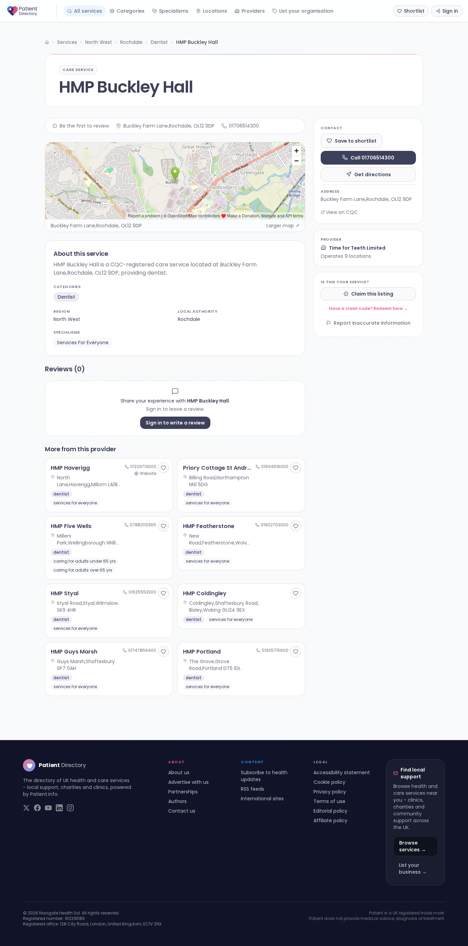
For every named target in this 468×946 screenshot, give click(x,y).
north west (66, 319)
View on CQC (342, 212)
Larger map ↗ (283, 225)
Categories (130, 11)
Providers (253, 11)
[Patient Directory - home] (31, 11)
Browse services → (412, 846)
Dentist (159, 42)
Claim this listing (372, 293)
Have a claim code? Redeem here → (368, 308)
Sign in (450, 11)
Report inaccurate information (372, 323)
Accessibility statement (341, 772)
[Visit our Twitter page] (26, 807)
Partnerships (183, 791)
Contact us (181, 810)
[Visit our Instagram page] (70, 807)
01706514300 (244, 125)
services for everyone (83, 342)
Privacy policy (329, 791)
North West (98, 42)
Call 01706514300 (372, 157)
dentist (66, 297)
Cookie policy (329, 782)
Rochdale (131, 42)
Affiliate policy (330, 820)
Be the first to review (84, 125)
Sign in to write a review (175, 422)
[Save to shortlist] (163, 467)
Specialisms (173, 11)
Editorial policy (330, 810)
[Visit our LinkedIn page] (59, 807)
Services (67, 42)
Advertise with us (188, 782)
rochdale (189, 319)
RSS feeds (252, 789)
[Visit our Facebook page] (37, 807)
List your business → (413, 868)
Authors (177, 801)
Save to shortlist (356, 140)
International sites (262, 798)
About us (178, 772)
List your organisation (306, 11)
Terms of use (329, 801)
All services (88, 11)
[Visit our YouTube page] (48, 807)
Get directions (372, 174)
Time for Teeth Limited (357, 247)
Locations (215, 11)
